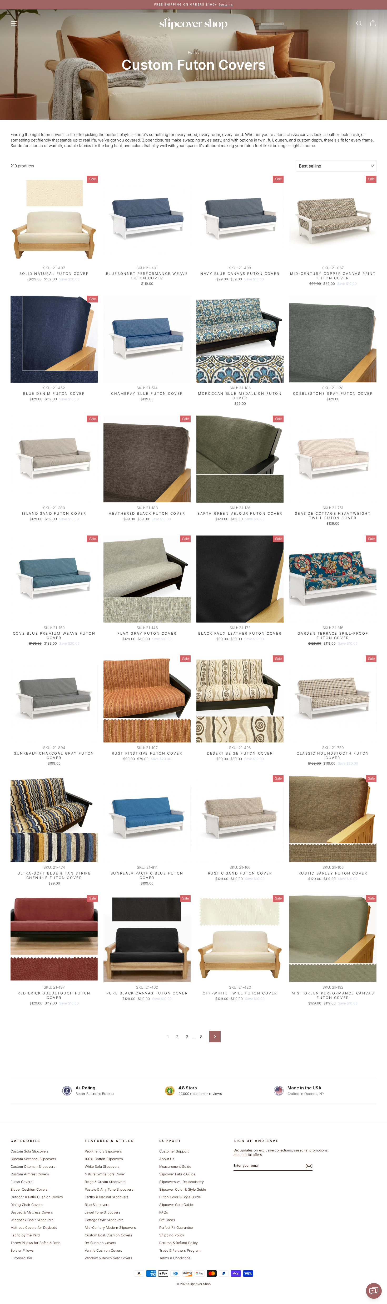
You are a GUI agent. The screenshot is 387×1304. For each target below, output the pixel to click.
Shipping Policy (171, 1235)
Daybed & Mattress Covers (32, 1212)
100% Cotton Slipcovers (104, 1159)
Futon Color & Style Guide (180, 1197)
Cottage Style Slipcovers (104, 1220)
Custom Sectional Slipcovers (33, 1159)
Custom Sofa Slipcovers (30, 1151)
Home (192, 52)
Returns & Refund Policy (178, 1243)
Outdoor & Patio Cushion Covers (37, 1197)
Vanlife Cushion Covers (103, 1250)
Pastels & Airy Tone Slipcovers (109, 1189)
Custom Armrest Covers (30, 1174)
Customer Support (174, 1151)
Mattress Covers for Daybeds (34, 1228)
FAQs (163, 1212)
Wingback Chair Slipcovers (32, 1220)
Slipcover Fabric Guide (177, 1174)
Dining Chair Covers (27, 1205)
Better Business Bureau (95, 1093)
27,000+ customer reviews (200, 1093)
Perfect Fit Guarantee (176, 1228)
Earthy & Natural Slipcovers (106, 1197)
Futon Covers (21, 1182)
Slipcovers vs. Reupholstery (181, 1182)
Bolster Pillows (22, 1250)
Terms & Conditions (175, 1258)
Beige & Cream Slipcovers (105, 1182)
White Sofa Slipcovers (102, 1167)
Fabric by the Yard (25, 1235)
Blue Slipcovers (97, 1205)
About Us (166, 1159)
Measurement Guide (175, 1167)
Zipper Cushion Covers (29, 1189)
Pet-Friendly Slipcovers (103, 1151)
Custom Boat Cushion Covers (108, 1235)
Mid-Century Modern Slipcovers (110, 1228)
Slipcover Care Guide (176, 1205)
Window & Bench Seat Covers (108, 1258)
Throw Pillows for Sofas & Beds (36, 1243)
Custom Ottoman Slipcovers (33, 1167)
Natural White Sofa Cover (105, 1174)
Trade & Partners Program (180, 1250)
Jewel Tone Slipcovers (102, 1212)
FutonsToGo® (21, 1258)
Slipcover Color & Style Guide (182, 1189)
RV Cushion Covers (100, 1243)
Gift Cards (167, 1220)
